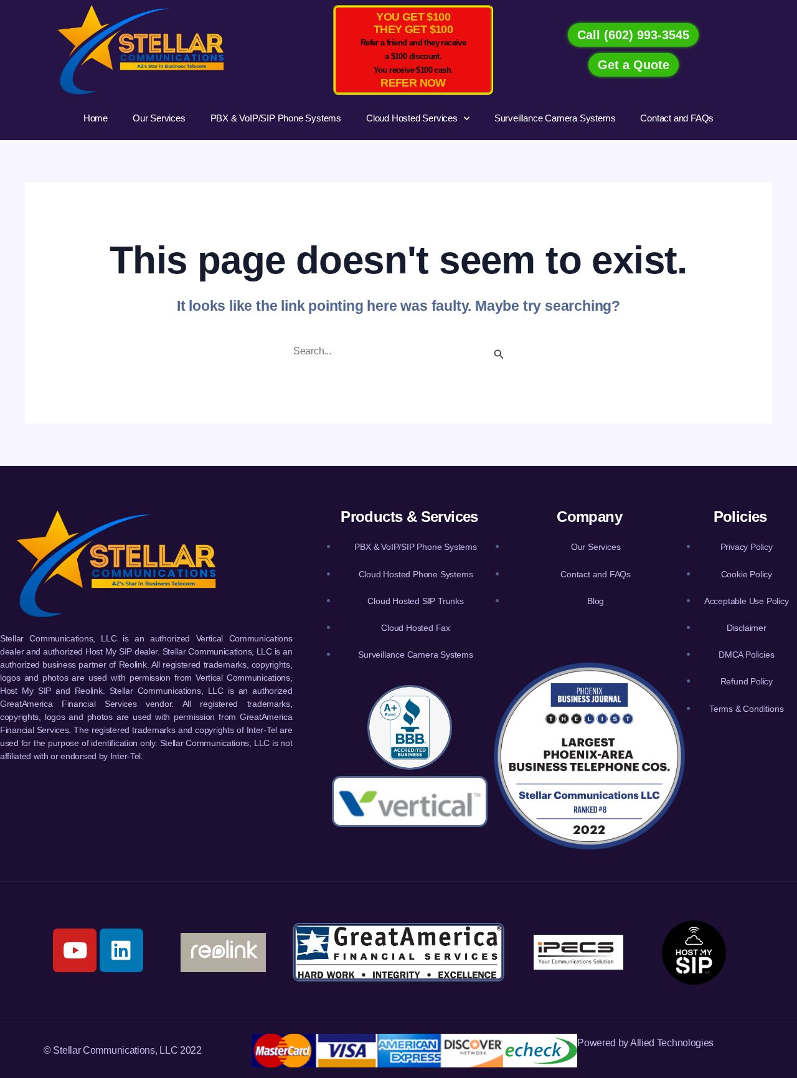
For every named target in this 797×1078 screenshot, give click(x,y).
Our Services (159, 118)
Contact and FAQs (677, 118)
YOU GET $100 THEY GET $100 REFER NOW (413, 50)
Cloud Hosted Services (412, 118)
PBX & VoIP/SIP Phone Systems (275, 118)
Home (95, 118)
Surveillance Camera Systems (555, 118)
